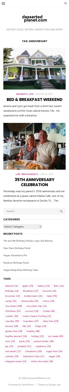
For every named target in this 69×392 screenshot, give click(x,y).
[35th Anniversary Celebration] (34, 146)
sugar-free (54, 351)
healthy (33, 331)
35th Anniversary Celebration (34, 182)
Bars (59, 286)
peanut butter (44, 341)
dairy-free (50, 321)
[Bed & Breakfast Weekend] (34, 69)
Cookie (49, 311)
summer (11, 356)
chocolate (13, 306)
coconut (31, 311)
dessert (11, 326)
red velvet (13, 351)
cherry (48, 301)
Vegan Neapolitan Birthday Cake (20, 270)
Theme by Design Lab (49, 384)
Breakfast (30, 291)
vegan (54, 356)
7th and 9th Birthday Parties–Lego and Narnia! (28, 240)
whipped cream (15, 361)
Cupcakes (31, 321)
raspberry (43, 346)
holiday (37, 336)
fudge (40, 326)
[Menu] (3, 3)
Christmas (13, 311)
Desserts (22, 94)
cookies (11, 316)
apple (27, 286)
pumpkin (24, 346)
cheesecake (29, 301)
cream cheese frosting (36, 316)
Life (31, 94)
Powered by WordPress (21, 384)
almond (11, 286)
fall (26, 326)
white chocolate (42, 361)
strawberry (33, 351)
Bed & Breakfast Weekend (34, 99)
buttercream (33, 296)
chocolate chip (36, 306)
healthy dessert (16, 336)
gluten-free (13, 331)
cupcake (12, 321)
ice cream (55, 336)
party (24, 341)
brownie (49, 291)
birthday (12, 291)
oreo (10, 341)
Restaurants (29, 174)
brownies (12, 296)
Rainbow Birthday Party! (16, 262)
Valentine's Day (33, 356)
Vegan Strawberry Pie (15, 255)
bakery (44, 286)
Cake (52, 296)
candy (10, 301)
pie (9, 346)
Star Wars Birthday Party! (16, 248)
